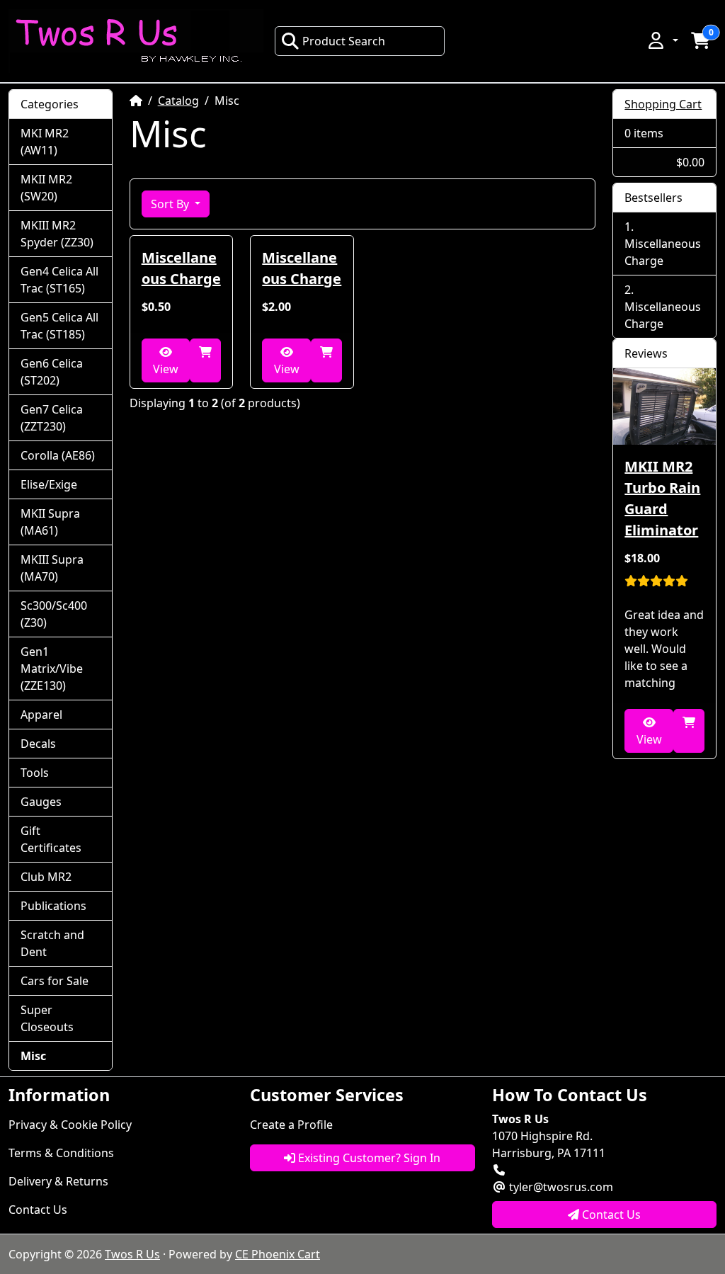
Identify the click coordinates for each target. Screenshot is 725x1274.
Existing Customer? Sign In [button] (367, 1158)
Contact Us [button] (610, 1214)
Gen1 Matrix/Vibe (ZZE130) (52, 668)
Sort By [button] (171, 204)
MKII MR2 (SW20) (46, 187)
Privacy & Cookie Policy (70, 1124)
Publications (53, 906)
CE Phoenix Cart (277, 1254)
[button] (662, 40)
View (165, 369)
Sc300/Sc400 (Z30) (54, 614)
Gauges (41, 801)
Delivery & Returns (58, 1181)
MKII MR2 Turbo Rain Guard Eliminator (662, 498)
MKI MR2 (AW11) (45, 141)
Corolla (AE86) (58, 455)
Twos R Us (132, 1254)
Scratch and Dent (52, 943)
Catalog (178, 100)
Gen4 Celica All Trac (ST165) (59, 279)
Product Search (343, 41)
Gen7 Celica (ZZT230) (52, 418)
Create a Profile (291, 1124)
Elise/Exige (49, 484)
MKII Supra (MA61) (50, 522)
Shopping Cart (663, 104)
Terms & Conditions (61, 1153)
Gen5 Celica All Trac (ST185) (59, 325)
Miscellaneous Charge (181, 268)
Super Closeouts (47, 1018)
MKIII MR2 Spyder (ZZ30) (57, 233)
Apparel (41, 714)
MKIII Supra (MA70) (52, 568)
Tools (35, 772)
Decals (38, 743)
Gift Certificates (51, 839)
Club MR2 (46, 877)
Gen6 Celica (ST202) (52, 372)
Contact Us (37, 1209)
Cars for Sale (55, 981)
